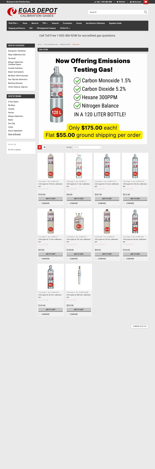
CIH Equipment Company (46, 28)
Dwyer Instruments (16, 72)
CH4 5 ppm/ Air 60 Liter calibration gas (134, 241)
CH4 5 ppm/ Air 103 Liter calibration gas (50, 185)
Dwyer (10, 120)
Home (25, 23)
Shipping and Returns (16, 28)
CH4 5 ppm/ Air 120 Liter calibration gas (135, 185)
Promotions (67, 23)
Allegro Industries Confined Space (15, 63)
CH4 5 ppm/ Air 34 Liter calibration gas (106, 241)
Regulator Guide (115, 23)
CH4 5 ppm (75, 44)
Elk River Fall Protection (18, 76)
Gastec (11, 112)
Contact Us (64, 28)
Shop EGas (12, 23)
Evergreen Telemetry (17, 51)
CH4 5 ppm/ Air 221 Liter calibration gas (78, 241)
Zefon (10, 127)
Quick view (51, 177)
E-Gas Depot (13, 102)
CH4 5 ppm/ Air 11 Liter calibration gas (78, 185)
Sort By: (69, 147)
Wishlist (122, 2)
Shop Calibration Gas (16, 54)
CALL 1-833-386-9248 (104, 2)
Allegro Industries (15, 116)
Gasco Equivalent (15, 131)
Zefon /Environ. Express (18, 87)
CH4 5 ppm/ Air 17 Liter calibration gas (50, 241)
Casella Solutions (15, 68)
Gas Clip (11, 123)
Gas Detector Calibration (95, 23)
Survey (79, 23)
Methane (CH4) (65, 44)
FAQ (44, 23)
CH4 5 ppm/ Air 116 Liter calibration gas (107, 185)
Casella (11, 109)
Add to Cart (50, 199)
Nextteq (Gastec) (15, 83)
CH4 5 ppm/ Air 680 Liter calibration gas (78, 296)
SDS (31, 28)
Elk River (11, 105)
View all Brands (14, 134)
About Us (34, 23)
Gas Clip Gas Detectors (17, 79)
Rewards (55, 23)
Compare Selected (139, 326)
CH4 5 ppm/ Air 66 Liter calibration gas (50, 296)
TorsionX (12, 58)
